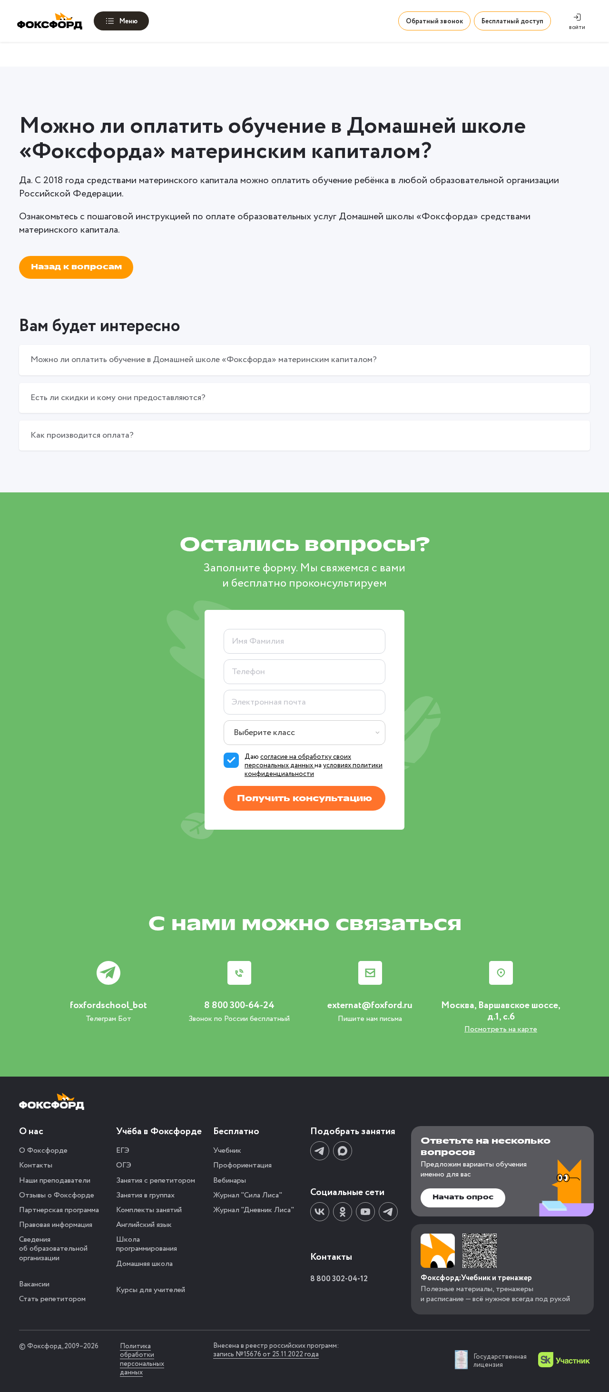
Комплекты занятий (149, 1210)
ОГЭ (123, 1165)
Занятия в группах (145, 1195)
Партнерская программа (59, 1210)
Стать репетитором (52, 1299)
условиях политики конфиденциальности (314, 770)
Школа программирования (146, 1244)
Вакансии (34, 1284)
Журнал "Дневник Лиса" (253, 1210)
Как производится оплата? (82, 435)
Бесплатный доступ (512, 21)
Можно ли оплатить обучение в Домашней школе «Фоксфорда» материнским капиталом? (203, 359)
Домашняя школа (144, 1263)
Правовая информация (55, 1224)
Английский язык (144, 1224)
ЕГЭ (122, 1150)
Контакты (35, 1165)
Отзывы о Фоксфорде (56, 1195)
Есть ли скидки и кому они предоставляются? (118, 398)
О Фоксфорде (43, 1150)
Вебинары (229, 1180)
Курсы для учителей (150, 1289)
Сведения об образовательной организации (53, 1248)
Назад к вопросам (76, 267)
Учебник (227, 1150)
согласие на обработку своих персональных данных (298, 761)
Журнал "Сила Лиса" (247, 1195)
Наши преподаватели (54, 1180)
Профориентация (242, 1165)
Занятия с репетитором (155, 1180)
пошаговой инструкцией (138, 217)
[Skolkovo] (564, 1359)
